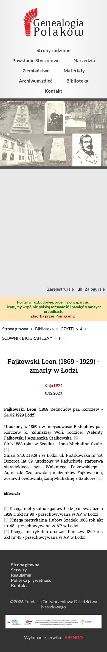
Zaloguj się (95, 289)
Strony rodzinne (53, 50)
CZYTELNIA (72, 328)
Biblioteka (77, 81)
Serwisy (19, 569)
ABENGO (73, 637)
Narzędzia (84, 60)
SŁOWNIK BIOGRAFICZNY (27, 338)
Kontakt (53, 91)
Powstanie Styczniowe (36, 60)
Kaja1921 (53, 385)
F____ (63, 338)
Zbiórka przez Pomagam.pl (53, 316)
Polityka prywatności (31, 580)
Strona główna (15, 328)
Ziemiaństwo (36, 70)
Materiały (74, 70)
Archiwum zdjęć (35, 81)
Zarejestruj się (60, 289)
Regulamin (21, 574)
